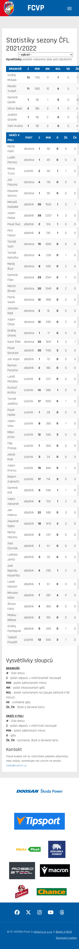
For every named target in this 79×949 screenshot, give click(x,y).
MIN (37, 69)
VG (68, 69)
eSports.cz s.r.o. (43, 932)
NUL (58, 69)
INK (47, 69)
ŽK (65, 138)
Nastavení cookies (66, 938)
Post (29, 138)
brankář (15, 69)
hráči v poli (13, 137)
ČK (75, 138)
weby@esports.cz (16, 765)
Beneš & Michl (64, 932)
